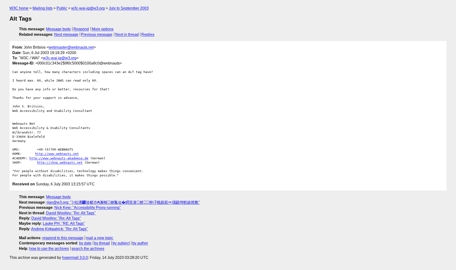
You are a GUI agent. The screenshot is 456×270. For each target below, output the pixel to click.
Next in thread (127, 34)
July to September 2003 (129, 8)
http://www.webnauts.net (57, 154)
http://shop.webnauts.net (60, 162)
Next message (66, 34)
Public (62, 8)
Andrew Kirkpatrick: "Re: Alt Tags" (59, 229)
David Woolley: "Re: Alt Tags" (71, 213)
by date (85, 243)
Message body (58, 29)
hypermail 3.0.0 (75, 258)
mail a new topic (99, 238)
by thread (102, 243)
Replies (147, 34)
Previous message (96, 34)
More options (103, 29)
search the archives (87, 249)
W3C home (19, 8)
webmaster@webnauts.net (71, 47)
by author (140, 243)
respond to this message (62, 238)
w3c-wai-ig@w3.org (88, 8)
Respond (81, 29)
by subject (121, 243)
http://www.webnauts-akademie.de (58, 158)
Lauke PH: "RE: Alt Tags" (64, 223)
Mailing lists (42, 8)
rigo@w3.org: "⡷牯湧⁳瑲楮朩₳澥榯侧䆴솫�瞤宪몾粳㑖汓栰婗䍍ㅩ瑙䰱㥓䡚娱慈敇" (123, 202)
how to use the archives (49, 249)
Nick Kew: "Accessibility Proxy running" (87, 208)
